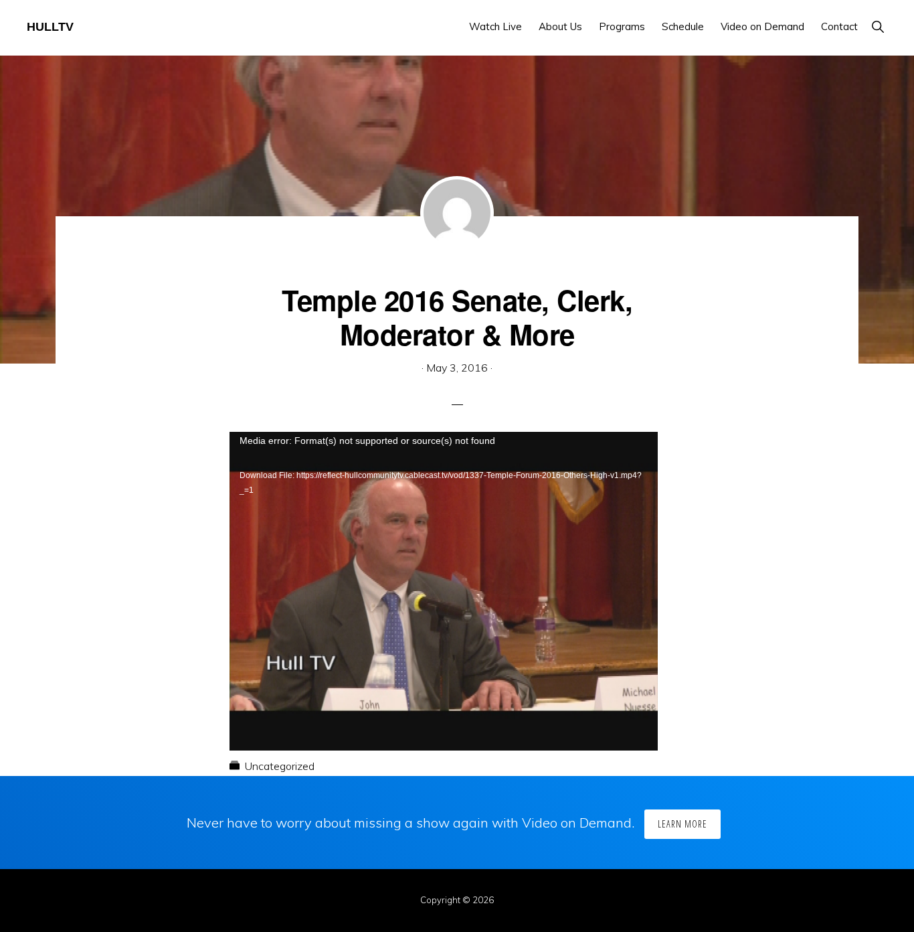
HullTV (50, 26)
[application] (444, 552)
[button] (877, 26)
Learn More (682, 824)
